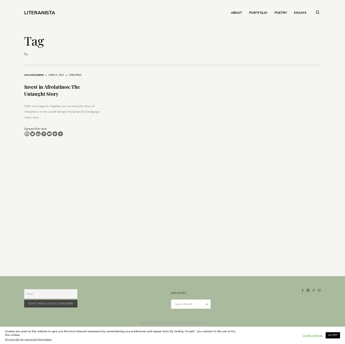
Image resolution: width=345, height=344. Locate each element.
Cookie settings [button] (313, 335)
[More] (60, 133)
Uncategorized (34, 75)
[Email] (49, 133)
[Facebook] (27, 133)
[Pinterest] (43, 133)
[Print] (55, 133)
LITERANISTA (39, 13)
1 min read (73, 75)
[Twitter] (32, 133)
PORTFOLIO (258, 13)
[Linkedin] (38, 133)
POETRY (281, 13)
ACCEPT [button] (333, 335)
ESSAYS (300, 13)
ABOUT (236, 13)
